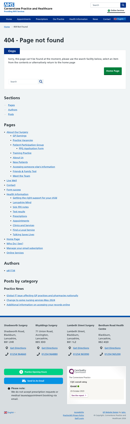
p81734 (11, 270)
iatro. (123, 412)
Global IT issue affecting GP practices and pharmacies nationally (42, 295)
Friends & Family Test (24, 171)
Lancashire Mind (22, 202)
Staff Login (79, 418)
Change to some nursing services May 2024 (31, 300)
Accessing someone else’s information (34, 166)
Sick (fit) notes (21, 207)
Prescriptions (42, 19)
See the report (77, 395)
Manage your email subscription (25, 248)
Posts (11, 114)
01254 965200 (113, 354)
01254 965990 (81, 354)
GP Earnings (19, 135)
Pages (11, 105)
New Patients (20, 162)
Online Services (15, 252)
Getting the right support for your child (35, 197)
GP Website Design (110, 412)
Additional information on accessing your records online (38, 304)
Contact (107, 19)
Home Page (112, 70)
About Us (18, 157)
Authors (12, 109)
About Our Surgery (17, 132)
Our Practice (58, 19)
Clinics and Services (23, 225)
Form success (14, 189)
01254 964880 (50, 354)
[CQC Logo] (77, 374)
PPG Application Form (31, 148)
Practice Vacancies (23, 140)
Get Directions (18, 348)
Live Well (12, 180)
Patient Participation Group (28, 144)
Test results (19, 211)
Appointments (24, 19)
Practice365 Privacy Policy (73, 415)
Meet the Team (21, 175)
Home (9, 19)
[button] (33, 372)
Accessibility (79, 412)
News (95, 19)
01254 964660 (18, 354)
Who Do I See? (15, 243)
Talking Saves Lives (23, 234)
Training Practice (22, 153)
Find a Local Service (24, 229)
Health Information (78, 19)
